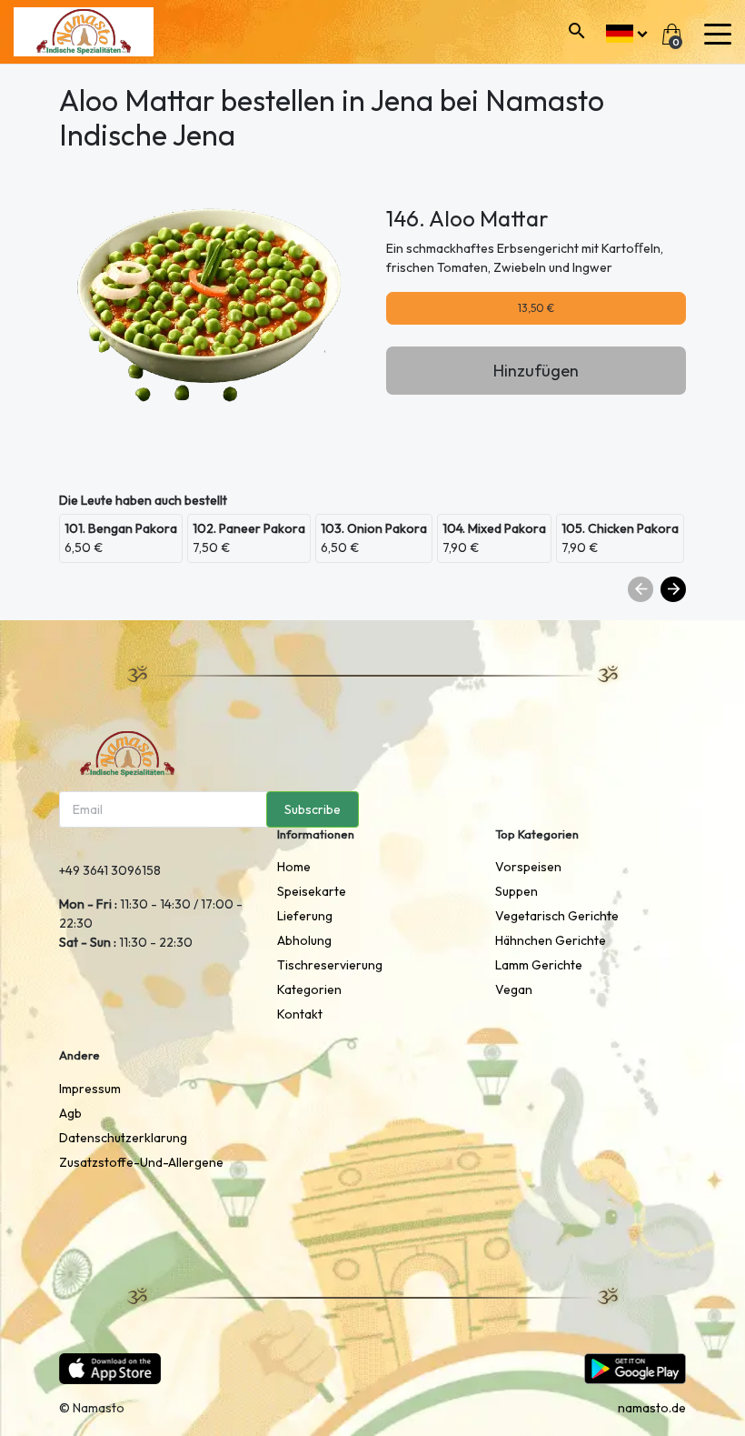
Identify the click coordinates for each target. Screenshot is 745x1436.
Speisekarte (311, 891)
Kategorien (309, 989)
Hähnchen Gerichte (550, 940)
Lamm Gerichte (538, 965)
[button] (626, 31)
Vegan (513, 989)
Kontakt (300, 1014)
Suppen (516, 891)
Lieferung (305, 916)
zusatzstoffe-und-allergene (141, 1162)
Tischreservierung (329, 965)
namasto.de (652, 1408)
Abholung (304, 940)
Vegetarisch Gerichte (557, 916)
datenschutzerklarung (123, 1138)
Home (294, 867)
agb (70, 1113)
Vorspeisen (528, 867)
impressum (90, 1088)
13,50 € (536, 308)
